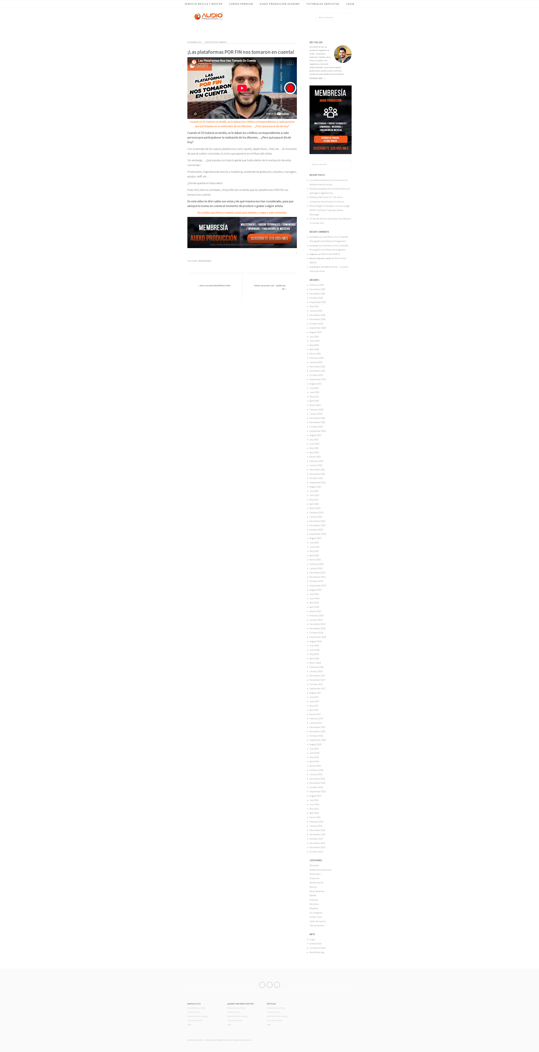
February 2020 (317, 564)
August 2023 (315, 383)
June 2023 (314, 392)
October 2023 (316, 375)
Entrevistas (315, 873)
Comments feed (318, 947)
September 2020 (318, 533)
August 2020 (315, 538)
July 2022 (314, 439)
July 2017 (314, 697)
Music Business (205, 261)
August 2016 (315, 744)
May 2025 (314, 306)
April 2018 (314, 658)
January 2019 (316, 619)
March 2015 (315, 817)
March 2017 (315, 714)
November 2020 (317, 525)
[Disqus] (242, 337)
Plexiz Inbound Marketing (239, 1040)
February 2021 (317, 512)
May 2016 (314, 757)
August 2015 (315, 795)
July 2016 (314, 748)
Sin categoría (316, 912)
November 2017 (317, 679)
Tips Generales (317, 925)
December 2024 (317, 315)
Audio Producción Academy (197, 1016)
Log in (312, 939)
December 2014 (317, 830)
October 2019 (316, 581)
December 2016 (317, 727)
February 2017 (317, 718)
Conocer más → (318, 78)
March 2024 (315, 353)
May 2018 (314, 654)
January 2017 (316, 722)
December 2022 (317, 418)
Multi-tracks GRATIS (330, 254)
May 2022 (314, 448)
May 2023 (314, 396)
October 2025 (316, 297)
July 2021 (314, 491)
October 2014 (316, 838)
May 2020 (314, 551)
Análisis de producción (321, 869)
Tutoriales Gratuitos (195, 1020)
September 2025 (318, 302)
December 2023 (317, 366)
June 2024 (314, 340)
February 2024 (317, 357)
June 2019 (314, 598)
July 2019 (314, 594)
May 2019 (314, 602)
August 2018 (315, 641)
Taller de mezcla (318, 921)
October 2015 (316, 787)
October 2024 (316, 323)
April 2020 (314, 555)
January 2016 (316, 774)
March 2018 (315, 662)
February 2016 (317, 769)
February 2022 (317, 461)
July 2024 (314, 336)
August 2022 (315, 435)
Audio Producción (208, 18)
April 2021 (314, 503)
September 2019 (318, 585)
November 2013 (317, 847)
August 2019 (315, 589)
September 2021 (318, 482)
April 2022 (314, 452)
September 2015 (318, 791)
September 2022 (318, 430)
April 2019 (314, 606)
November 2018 (317, 628)
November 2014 (317, 834)
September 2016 (318, 739)
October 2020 (316, 529)
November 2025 (317, 293)
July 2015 (314, 800)
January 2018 (316, 671)
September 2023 (318, 379)
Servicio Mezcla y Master (196, 1008)
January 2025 (316, 310)
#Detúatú (314, 865)
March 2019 (315, 611)
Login (189, 1024)
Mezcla (313, 886)
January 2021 (316, 516)
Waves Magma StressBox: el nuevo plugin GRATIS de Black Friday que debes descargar (330, 210)
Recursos (314, 904)
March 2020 (315, 559)
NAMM (313, 895)
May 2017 (314, 705)
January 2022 (316, 465)
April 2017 (314, 709)
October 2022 (316, 426)
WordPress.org (317, 952)
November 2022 (317, 422)
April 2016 (314, 761)
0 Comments (222, 42)
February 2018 (317, 666)
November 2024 (317, 319)
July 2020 (314, 542)
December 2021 (317, 469)
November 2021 (317, 473)
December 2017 (317, 675)
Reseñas (314, 908)
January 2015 (316, 825)
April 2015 (314, 812)
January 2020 (316, 568)
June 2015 (314, 804)
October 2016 (316, 735)
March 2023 (315, 405)
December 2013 (317, 843)
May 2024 (314, 345)
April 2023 (314, 400)
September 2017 (318, 688)
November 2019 (317, 576)
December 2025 (317, 289)
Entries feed (315, 943)
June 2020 (314, 546)
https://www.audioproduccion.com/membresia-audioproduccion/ (242, 244)
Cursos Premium (193, 1012)
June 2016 (314, 752)
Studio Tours (316, 916)
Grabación (314, 878)
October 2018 (316, 632)
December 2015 (317, 778)
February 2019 (317, 615)
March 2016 (315, 765)
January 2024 (316, 362)
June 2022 (314, 443)
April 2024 (314, 349)
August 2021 (315, 486)
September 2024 (318, 327)
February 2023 (317, 409)
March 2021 (315, 508)
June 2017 (314, 701)
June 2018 (314, 649)
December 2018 (317, 624)
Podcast (314, 899)
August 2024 (315, 332)
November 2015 (317, 782)
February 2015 (317, 821)
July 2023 (314, 388)
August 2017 (315, 692)
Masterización (317, 882)
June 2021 (314, 495)
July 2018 (314, 645)
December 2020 (317, 521)
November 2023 (317, 370)
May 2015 (314, 808)
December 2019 (317, 572)
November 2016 (317, 731)
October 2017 (316, 684)
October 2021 (316, 478)
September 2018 (318, 636)
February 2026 (317, 284)
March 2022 (315, 456)
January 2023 (316, 413)
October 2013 (316, 851)
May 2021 (314, 499)
